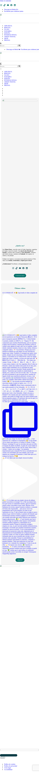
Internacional (4, 726)
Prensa (2, 731)
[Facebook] (11, 5)
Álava (2, 723)
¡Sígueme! (20, 560)
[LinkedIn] (15, 5)
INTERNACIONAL (10, 35)
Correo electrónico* (6, 753)
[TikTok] (4, 5)
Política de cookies (9, 764)
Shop (1, 730)
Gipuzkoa (3, 718)
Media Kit (3, 734)
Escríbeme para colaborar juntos (13, 11)
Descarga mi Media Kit (11, 9)
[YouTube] (8, 5)
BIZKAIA (7, 27)
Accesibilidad (8, 769)
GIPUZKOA (8, 26)
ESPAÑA (7, 33)
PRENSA (7, 40)
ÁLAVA (6, 29)
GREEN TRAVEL (10, 36)
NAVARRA (8, 31)
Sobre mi (2, 732)
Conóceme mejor (20, 275)
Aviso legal (7, 768)
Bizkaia (2, 720)
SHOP (6, 38)
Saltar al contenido (5, 1)
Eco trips (3, 728)
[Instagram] (1, 5)
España (2, 724)
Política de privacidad (10, 766)
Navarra (2, 721)
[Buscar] (0, 43)
